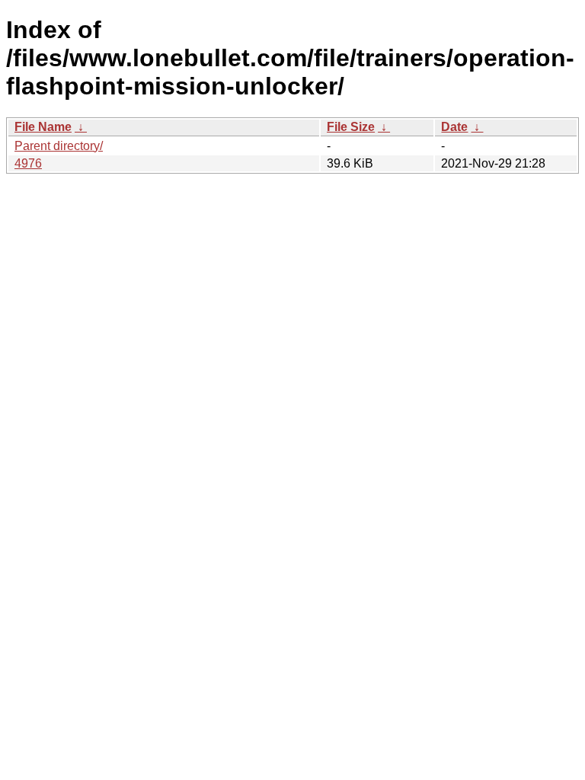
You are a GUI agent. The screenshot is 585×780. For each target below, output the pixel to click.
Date (454, 126)
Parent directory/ (58, 145)
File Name (43, 126)
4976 (28, 163)
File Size (351, 126)
